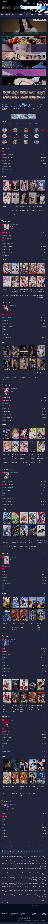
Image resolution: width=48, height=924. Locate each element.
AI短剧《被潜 (11, 860)
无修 (24, 108)
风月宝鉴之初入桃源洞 (8, 729)
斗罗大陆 (5, 657)
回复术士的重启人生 (8, 152)
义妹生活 (22, 458)
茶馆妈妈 (5, 743)
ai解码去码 (4, 877)
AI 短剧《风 (41, 866)
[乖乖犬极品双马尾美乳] (32, 198)
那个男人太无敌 (32, 793)
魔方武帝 (5, 836)
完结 (31, 105)
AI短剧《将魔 (19, 856)
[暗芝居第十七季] (41, 530)
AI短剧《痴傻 (41, 879)
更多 (45, 88)
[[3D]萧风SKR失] (41, 351)
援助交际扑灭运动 (32, 705)
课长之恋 (30, 542)
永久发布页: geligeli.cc (23, 913)
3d (6, 108)
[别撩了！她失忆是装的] (41, 778)
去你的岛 (39, 629)
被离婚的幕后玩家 (40, 786)
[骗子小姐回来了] (15, 778)
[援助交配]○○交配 (23, 291)
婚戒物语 (39, 462)
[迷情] (32, 685)
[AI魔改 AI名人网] (15, 198)
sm (5, 108)
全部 (23, 104)
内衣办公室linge (7, 160)
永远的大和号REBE (24, 539)
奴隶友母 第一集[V (7, 408)
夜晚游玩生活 (5, 458)
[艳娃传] (15, 685)
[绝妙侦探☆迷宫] (15, 518)
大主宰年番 (22, 623)
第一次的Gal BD (7, 490)
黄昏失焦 (5, 571)
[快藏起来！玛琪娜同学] (7, 446)
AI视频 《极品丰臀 (15, 372)
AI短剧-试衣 (11, 868)
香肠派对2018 (6, 665)
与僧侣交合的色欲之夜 (8, 163)
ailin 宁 (40, 871)
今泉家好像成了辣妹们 (8, 157)
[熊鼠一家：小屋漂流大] (7, 615)
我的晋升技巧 (31, 707)
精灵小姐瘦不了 (15, 458)
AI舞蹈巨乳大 (4, 863)
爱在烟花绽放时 (12, 883)
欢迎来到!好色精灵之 (8, 172)
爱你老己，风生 (42, 890)
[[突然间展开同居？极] (24, 268)
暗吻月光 (40, 868)
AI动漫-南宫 (26, 890)
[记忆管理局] (7, 602)
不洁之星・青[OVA (7, 317)
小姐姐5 (38, 709)
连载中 (28, 105)
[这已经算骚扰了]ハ (32, 289)
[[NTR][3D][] (24, 351)
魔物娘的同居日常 (15, 539)
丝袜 (26, 108)
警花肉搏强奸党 (7, 751)
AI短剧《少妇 (41, 856)
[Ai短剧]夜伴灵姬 (40, 375)
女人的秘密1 (6, 749)
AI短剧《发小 (26, 860)
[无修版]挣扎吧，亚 (6, 462)
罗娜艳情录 (31, 709)
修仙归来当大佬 (7, 668)
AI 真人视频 (18, 868)
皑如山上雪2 (26, 863)
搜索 (42, 7)
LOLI (25, 106)
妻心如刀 (5, 824)
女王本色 (5, 830)
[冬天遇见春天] (32, 778)
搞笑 (23, 106)
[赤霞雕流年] (7, 778)
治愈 (19, 108)
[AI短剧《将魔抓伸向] (32, 351)
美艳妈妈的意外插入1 (8, 400)
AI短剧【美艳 (11, 877)
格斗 (12, 106)
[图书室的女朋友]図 (7, 166)
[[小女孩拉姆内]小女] (15, 268)
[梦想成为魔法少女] (32, 518)
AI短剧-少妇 (4, 894)
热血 (9, 106)
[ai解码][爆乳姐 (14, 214)
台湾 (31, 104)
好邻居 (5, 819)
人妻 (41, 108)
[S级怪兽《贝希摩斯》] (41, 446)
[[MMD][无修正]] (15, 185)
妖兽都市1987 (23, 454)
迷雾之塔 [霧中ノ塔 (32, 291)
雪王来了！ (14, 623)
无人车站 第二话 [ (7, 329)
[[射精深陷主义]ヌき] (32, 268)
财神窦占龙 (22, 629)
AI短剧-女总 (4, 856)
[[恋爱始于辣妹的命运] (41, 281)
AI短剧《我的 (19, 860)
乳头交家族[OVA (40, 295)
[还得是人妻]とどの (24, 289)
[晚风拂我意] (41, 765)
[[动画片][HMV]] (7, 185)
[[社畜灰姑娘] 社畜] (41, 185)
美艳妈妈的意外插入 (8, 403)
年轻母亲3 (6, 734)
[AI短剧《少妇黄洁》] (7, 364)
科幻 (33, 106)
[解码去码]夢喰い (23, 214)
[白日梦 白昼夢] (15, 697)
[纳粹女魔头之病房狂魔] (24, 685)
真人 (35, 106)
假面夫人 (13, 786)
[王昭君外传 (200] (41, 685)
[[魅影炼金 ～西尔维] (32, 281)
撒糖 (5, 822)
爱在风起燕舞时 (42, 886)
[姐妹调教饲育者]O (7, 337)
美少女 (17, 106)
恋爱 (14, 106)
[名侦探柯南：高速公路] (7, 518)
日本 (36, 104)
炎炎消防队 (6, 569)
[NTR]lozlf (13, 375)
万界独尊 (5, 660)
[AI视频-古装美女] (15, 351)
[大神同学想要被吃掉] (7, 685)
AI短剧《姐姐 (41, 883)
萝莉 (16, 108)
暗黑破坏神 (31, 454)
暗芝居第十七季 (27, 856)
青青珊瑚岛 (5, 705)
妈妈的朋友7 (6, 731)
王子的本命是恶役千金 (8, 501)
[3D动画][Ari (5, 375)
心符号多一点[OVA (15, 295)
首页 (2, 14)
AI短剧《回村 (19, 883)
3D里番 (20, 14)
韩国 (39, 104)
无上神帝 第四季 (7, 654)
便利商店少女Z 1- (7, 249)
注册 (45, 1)
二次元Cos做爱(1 (15, 210)
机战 (30, 106)
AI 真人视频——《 (23, 377)
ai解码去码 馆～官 (6, 214)
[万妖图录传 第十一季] (24, 615)
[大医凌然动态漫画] (24, 602)
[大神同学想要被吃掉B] (24, 518)
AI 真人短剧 (26, 883)
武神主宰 (5, 648)
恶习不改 (4, 709)
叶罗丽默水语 (6, 671)
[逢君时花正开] (24, 765)
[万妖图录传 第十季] (15, 615)
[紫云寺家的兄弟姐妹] (41, 433)
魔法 (40, 106)
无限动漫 (27, 14)
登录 (43, 1)
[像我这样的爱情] (32, 697)
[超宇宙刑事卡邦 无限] (32, 530)
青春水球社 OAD (7, 493)
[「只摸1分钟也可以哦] (24, 446)
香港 (29, 104)
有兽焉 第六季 (31, 627)
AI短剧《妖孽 (11, 894)
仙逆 (5, 651)
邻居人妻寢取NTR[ (32, 210)
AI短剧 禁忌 (11, 890)
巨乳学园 (5, 580)
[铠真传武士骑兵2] (15, 530)
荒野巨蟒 (39, 788)
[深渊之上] (32, 615)
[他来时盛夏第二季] (32, 765)
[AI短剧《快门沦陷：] (15, 364)
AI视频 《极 (33, 860)
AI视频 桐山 (33, 877)
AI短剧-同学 (4, 886)
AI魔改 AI (18, 863)
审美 (21, 108)
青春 (38, 106)
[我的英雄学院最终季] (24, 530)
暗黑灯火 (33, 856)
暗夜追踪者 (4, 868)
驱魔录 (38, 627)
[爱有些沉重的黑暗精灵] (15, 446)
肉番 (3, 108)
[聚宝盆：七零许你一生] (24, 778)
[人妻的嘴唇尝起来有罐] (32, 433)
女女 (3, 109)
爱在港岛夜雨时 (34, 863)
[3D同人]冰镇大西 (7, 405)
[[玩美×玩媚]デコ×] (24, 281)
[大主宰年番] (41, 615)
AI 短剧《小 (33, 868)
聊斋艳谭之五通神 (7, 737)
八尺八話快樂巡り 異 (8, 252)
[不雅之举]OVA (40, 289)
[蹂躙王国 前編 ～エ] (7, 268)
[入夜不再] (7, 765)
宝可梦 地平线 (6, 589)
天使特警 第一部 (6, 454)
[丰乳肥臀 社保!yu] (41, 198)
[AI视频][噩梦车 (14, 377)
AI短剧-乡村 (18, 894)
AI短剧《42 (18, 899)
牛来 (4, 629)
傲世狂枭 (40, 894)
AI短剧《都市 (41, 899)
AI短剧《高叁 (19, 886)
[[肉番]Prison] (32, 185)
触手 (9, 108)
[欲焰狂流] (41, 697)
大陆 (26, 104)
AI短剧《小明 (34, 871)
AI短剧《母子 (26, 877)
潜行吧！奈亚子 (7, 574)
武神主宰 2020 (7, 662)
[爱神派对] (7, 697)
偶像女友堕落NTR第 (8, 332)
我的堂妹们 (39, 705)
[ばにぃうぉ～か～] (24, 210)
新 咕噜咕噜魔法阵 (7, 566)
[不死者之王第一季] (7, 433)
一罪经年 (5, 827)
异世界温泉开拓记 (23, 462)
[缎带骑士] (41, 518)
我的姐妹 (5, 813)
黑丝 (29, 108)
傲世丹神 (10, 899)
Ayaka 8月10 (5, 210)
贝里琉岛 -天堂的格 (6, 546)
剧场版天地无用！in (41, 540)
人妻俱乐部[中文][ (7, 414)
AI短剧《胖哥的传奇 (8, 417)
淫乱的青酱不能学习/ (8, 498)
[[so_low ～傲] (7, 281)
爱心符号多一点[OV (24, 295)
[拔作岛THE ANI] (24, 433)
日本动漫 (33, 14)
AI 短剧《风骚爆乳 (41, 374)
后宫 (11, 108)
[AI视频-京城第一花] (24, 198)
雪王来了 (4, 627)
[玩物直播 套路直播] (24, 185)
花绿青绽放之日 (15, 542)
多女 (5, 109)
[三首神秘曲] (24, 697)
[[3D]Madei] (24, 364)
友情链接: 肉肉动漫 (4, 913)
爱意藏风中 (41, 896)
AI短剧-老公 (4, 890)
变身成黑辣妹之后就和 (8, 504)
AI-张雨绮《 (18, 890)
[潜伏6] (15, 765)
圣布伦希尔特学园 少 (8, 255)
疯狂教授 (5, 833)
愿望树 (21, 711)
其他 (41, 104)
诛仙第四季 (5, 623)
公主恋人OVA (6, 740)
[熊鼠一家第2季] (41, 602)
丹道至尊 (22, 627)
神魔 (28, 106)
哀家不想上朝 (41, 860)
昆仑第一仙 (6, 816)
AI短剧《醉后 (19, 871)
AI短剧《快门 (4, 860)
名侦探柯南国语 (6, 542)
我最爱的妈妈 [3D (7, 411)
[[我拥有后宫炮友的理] (7, 198)
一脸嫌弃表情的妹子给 (8, 496)
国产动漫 (40, 14)
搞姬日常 (5, 586)
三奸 (5, 746)
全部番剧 (5, 1)
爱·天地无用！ (4, 899)
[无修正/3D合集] (7, 397)
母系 (39, 108)
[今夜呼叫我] (32, 446)
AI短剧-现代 (26, 868)
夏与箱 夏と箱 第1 (7, 334)
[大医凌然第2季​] (15, 602)
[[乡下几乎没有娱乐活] (15, 281)
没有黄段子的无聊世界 (8, 487)
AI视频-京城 (41, 863)
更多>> (45, 176)
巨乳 (31, 108)
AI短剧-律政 (26, 886)
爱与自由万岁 (11, 886)
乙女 (14, 108)
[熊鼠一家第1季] (32, 602)
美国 (34, 104)
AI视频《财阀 (34, 879)
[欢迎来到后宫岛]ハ (15, 206)
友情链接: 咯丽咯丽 (14, 913)
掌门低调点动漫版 (15, 627)
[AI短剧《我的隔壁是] (41, 364)
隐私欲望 (13, 711)
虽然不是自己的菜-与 (8, 246)
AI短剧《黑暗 (11, 863)
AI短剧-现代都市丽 (32, 377)
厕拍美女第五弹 (32, 214)
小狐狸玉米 (5, 711)
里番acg (14, 14)
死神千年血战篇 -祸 (41, 539)
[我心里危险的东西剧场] (7, 530)
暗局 (40, 877)
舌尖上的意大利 (23, 542)
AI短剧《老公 (34, 886)
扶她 (34, 108)
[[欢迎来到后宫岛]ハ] (41, 268)
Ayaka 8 (10, 871)
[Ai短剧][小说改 (40, 372)
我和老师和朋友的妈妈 (8, 243)
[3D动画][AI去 (31, 375)
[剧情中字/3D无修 (7, 420)
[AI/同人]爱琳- (23, 375)
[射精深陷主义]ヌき (15, 289)
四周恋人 (5, 577)
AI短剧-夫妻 (41, 873)
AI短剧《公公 (4, 883)
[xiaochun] (22, 206)
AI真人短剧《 (4, 871)
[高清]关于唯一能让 (7, 169)
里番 (36, 108)
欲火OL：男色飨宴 (15, 709)
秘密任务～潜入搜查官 (8, 154)
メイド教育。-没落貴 (8, 314)
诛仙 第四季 (31, 623)
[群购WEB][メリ (6, 206)
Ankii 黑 (3, 902)
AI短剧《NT (18, 877)
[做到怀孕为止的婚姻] (15, 433)
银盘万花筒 (5, 539)
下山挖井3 (5, 793)
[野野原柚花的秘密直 (8, 323)
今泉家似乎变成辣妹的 (8, 326)
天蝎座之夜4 (22, 709)
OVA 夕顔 (6, 320)
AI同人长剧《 (34, 894)
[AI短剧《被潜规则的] (32, 364)
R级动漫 (8, 14)
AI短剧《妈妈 (26, 871)
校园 (20, 106)
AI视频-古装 (11, 856)
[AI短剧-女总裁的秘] (7, 351)
